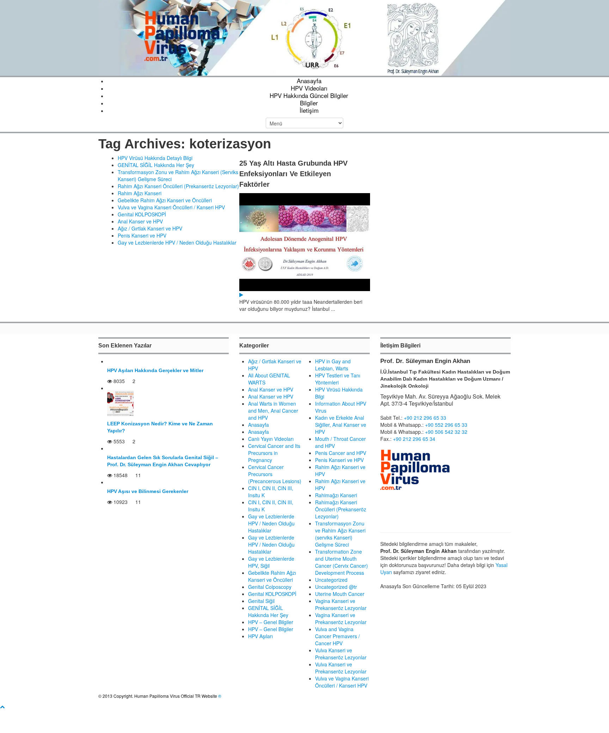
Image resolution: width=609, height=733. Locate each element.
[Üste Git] (2, 706)
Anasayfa (309, 80)
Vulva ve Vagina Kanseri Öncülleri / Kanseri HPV (171, 207)
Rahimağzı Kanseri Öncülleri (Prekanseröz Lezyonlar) (340, 509)
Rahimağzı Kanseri (336, 495)
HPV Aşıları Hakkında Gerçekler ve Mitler (155, 370)
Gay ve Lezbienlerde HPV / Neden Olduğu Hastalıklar (177, 242)
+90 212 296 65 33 (425, 417)
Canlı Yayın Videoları (271, 438)
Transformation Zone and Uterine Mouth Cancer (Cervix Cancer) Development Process (341, 562)
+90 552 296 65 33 (446, 424)
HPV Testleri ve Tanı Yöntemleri (337, 379)
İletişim (309, 110)
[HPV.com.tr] (304, 37)
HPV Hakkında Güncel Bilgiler (309, 95)
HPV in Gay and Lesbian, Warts (333, 365)
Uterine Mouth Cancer (339, 593)
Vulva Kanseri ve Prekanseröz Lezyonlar (341, 654)
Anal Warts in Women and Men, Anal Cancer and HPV (273, 410)
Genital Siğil (261, 600)
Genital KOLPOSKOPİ (142, 214)
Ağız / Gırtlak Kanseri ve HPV (150, 228)
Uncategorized (331, 579)
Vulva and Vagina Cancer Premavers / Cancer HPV (337, 636)
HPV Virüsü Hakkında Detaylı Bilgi (155, 157)
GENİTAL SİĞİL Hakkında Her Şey (156, 164)
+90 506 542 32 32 (446, 431)
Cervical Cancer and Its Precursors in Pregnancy (274, 452)
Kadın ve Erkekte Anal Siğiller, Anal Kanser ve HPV (340, 424)
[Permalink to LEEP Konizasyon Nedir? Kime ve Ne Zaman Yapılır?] (120, 402)
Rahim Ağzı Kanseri (139, 193)
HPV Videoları (309, 88)
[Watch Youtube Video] (241, 294)
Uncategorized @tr (336, 586)
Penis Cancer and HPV (340, 452)
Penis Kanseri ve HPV (142, 235)
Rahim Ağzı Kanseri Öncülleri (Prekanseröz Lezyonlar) (178, 186)
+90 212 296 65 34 (414, 438)
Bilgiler (309, 102)
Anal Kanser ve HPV (140, 221)
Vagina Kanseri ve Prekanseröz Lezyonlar (341, 604)
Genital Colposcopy (269, 586)
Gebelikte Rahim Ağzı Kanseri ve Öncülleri (165, 200)
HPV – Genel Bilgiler (270, 622)
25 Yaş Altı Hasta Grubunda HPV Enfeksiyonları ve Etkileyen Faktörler (293, 173)
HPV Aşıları (260, 636)
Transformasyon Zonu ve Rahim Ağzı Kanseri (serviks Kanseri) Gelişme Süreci (340, 534)
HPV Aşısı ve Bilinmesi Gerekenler (147, 491)
